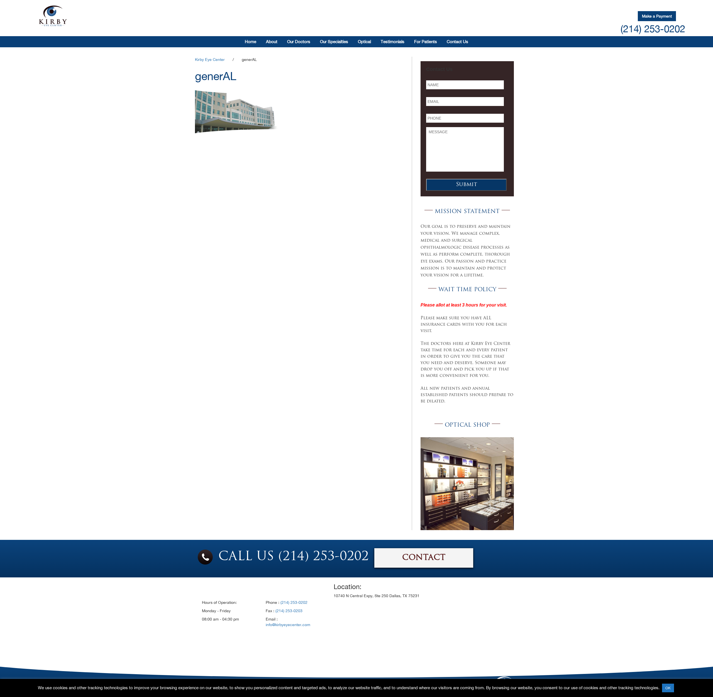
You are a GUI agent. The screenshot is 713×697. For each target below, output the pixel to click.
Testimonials (392, 41)
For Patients (425, 41)
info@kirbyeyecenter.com (288, 624)
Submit (466, 184)
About (271, 41)
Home (250, 41)
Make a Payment (657, 16)
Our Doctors (298, 41)
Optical (364, 41)
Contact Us (457, 41)
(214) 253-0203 (288, 611)
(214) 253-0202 (653, 28)
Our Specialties (334, 41)
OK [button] (668, 688)
